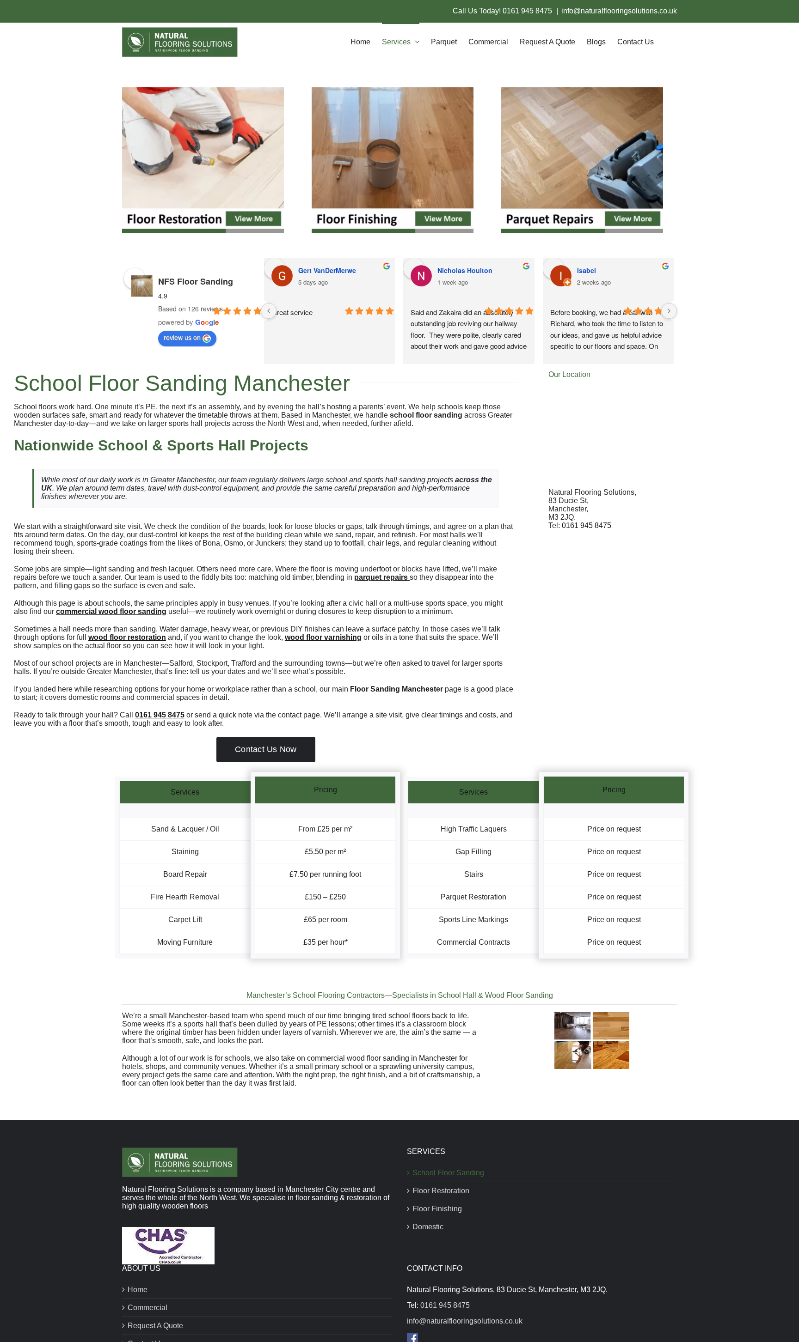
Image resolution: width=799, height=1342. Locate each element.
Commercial (147, 1308)
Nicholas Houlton (464, 270)
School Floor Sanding (448, 1173)
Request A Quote (155, 1326)
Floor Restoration (440, 1191)
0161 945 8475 (528, 11)
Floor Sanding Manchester (396, 689)
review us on (182, 337)
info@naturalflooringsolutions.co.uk (619, 11)
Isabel (586, 270)
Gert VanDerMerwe (327, 270)
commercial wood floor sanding (111, 611)
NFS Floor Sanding (195, 281)
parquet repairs (381, 577)
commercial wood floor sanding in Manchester (382, 1058)
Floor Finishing (437, 1209)
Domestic (427, 1227)
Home (138, 1289)
